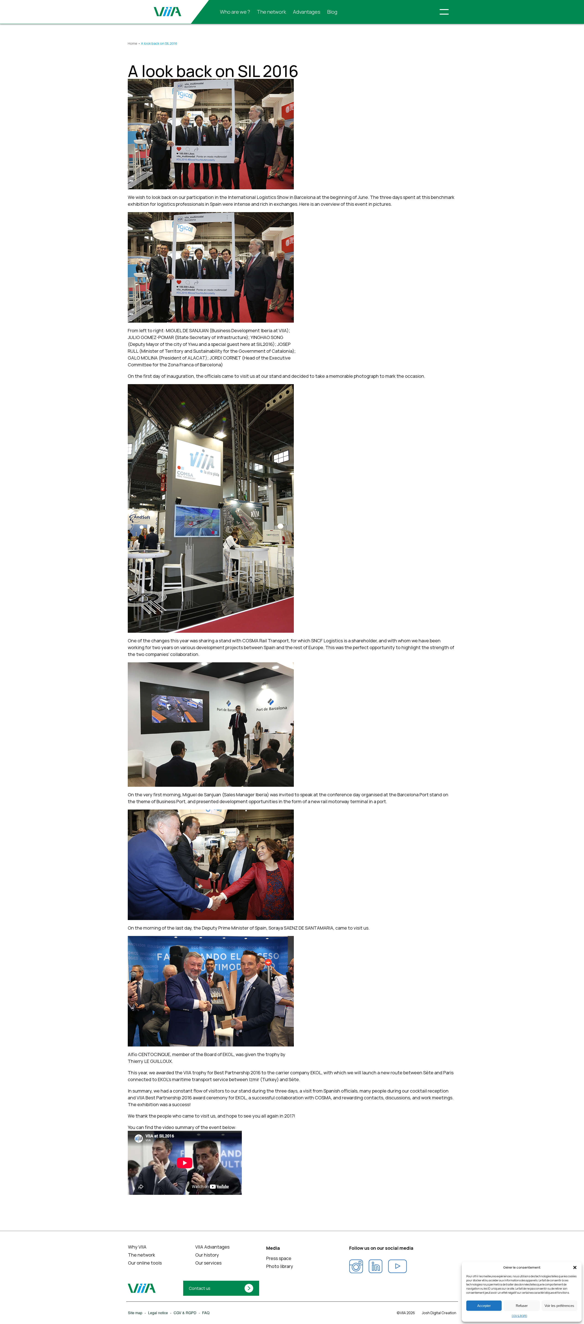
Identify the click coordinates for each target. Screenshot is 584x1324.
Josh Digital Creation (439, 1313)
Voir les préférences (559, 1306)
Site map (135, 1313)
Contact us (199, 1288)
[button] (575, 1267)
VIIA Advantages (212, 1247)
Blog (332, 11)
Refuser (522, 1306)
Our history (207, 1255)
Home (132, 43)
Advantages (306, 11)
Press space (278, 1258)
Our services (208, 1263)
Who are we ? (235, 11)
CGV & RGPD (519, 1316)
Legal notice (158, 1313)
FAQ (205, 1313)
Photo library (279, 1266)
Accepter (484, 1306)
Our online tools (145, 1263)
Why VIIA (137, 1247)
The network (271, 11)
